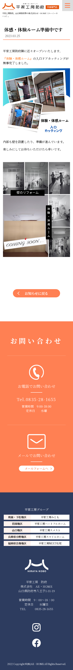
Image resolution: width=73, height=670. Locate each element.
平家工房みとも (50, 517)
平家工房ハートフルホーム (50, 524)
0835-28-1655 (41, 399)
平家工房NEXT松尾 (50, 543)
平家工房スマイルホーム (50, 537)
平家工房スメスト (49, 530)
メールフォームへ (36, 468)
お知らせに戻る (36, 293)
